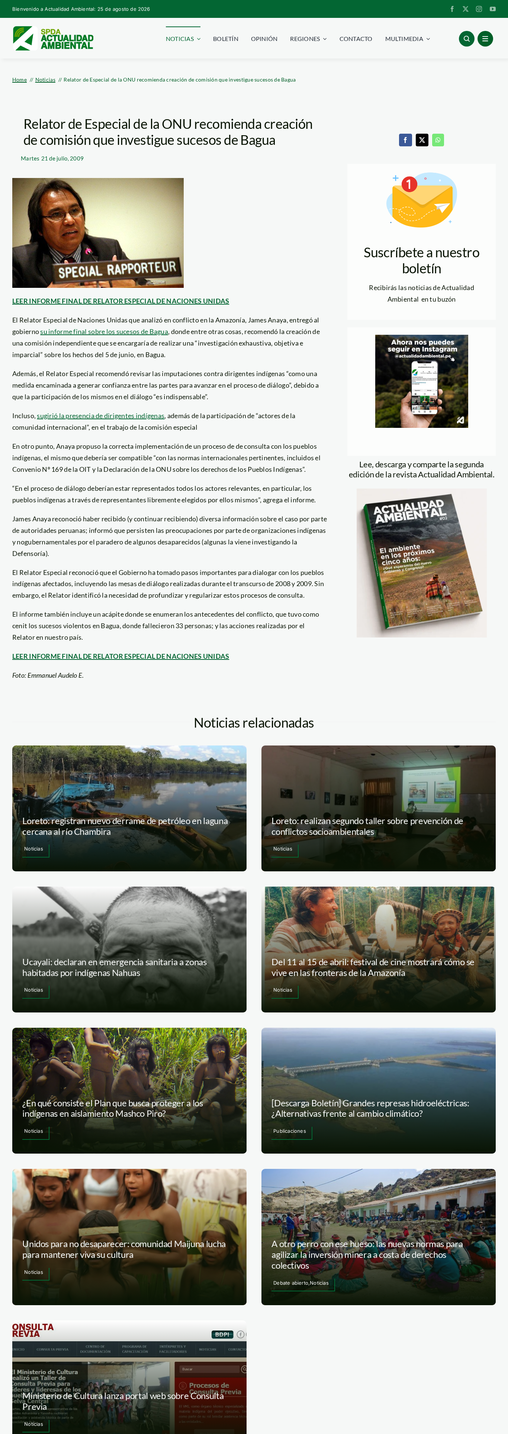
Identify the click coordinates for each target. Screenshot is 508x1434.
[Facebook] (405, 140)
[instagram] (479, 9)
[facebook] (452, 9)
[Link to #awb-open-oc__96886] (467, 39)
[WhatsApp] (438, 140)
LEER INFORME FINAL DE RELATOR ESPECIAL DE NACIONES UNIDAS (120, 301)
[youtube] (493, 9)
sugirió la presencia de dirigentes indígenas (100, 415)
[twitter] (466, 9)
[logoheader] (52, 29)
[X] (422, 140)
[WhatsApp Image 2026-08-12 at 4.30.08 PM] (422, 492)
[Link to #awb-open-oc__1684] (485, 39)
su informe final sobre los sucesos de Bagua (104, 331)
